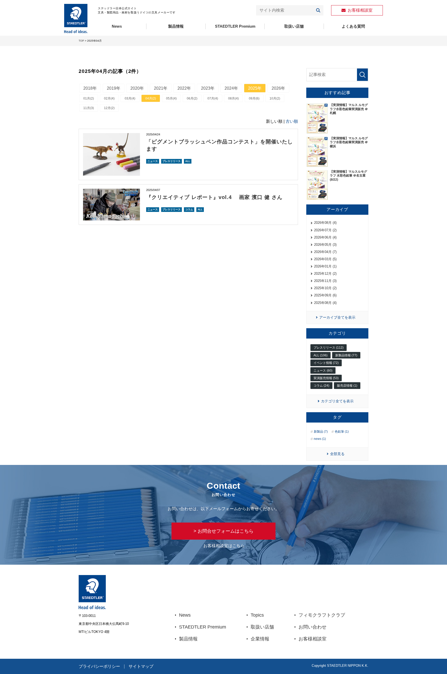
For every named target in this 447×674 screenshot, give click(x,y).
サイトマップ (141, 666)
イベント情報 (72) (326, 363)
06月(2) (192, 98)
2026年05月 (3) (325, 245)
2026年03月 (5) (325, 259)
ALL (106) (320, 355)
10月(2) (275, 98)
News (117, 26)
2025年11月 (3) (325, 281)
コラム (189, 209)
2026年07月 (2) (325, 230)
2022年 (184, 88)
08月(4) (233, 98)
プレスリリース (171, 161)
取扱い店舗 (294, 26)
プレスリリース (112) (329, 347)
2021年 (160, 88)
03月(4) (130, 98)
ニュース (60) (323, 370)
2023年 (207, 88)
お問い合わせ (312, 627)
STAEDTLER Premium (235, 26)
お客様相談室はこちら (224, 545)
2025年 (255, 88)
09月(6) (254, 98)
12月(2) (109, 108)
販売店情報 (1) (347, 385)
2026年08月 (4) (325, 223)
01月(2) (88, 98)
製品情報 (176, 26)
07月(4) (212, 98)
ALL (187, 161)
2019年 (113, 88)
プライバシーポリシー (99, 666)
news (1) (320, 439)
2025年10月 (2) (325, 288)
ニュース (152, 161)
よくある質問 (353, 26)
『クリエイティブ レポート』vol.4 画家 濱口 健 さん (214, 197)
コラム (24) (321, 385)
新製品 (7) (321, 431)
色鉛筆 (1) (342, 431)
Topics (257, 615)
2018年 (90, 88)
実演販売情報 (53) (326, 378)
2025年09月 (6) (325, 295)
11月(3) (88, 108)
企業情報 (260, 638)
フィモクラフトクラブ (322, 615)
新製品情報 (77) (346, 355)
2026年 (278, 88)
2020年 (137, 88)
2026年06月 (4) (325, 237)
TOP (81, 40)
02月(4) (109, 98)
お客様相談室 (312, 638)
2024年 (231, 88)
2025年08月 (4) (325, 303)
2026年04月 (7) (325, 252)
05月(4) (171, 98)
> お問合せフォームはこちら (223, 531)
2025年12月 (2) (325, 273)
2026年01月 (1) (325, 266)
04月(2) (150, 98)
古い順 (292, 121)
